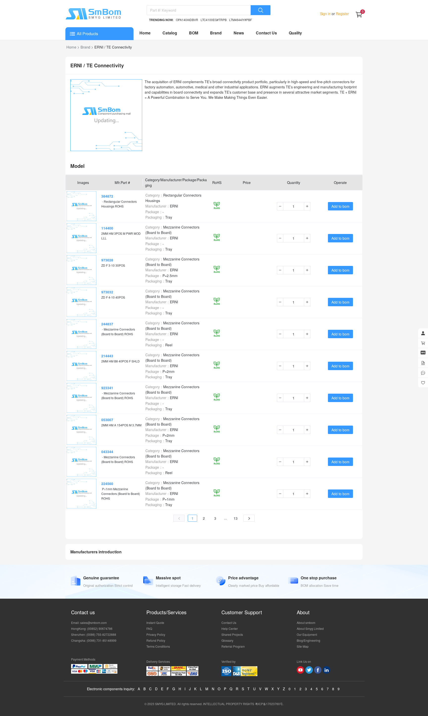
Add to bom (340, 206)
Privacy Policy (155, 634)
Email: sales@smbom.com (89, 622)
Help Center (229, 628)
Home (145, 33)
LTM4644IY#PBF (240, 20)
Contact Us (266, 33)
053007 (107, 419)
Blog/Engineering (308, 640)
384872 (107, 196)
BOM (193, 33)
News (239, 33)
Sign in (326, 13)
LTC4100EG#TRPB (214, 20)
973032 (107, 291)
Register (342, 13)
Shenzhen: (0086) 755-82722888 (93, 634)
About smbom (306, 622)
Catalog (169, 33)
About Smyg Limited (310, 628)
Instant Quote (155, 622)
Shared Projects (232, 634)
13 (236, 518)
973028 (107, 259)
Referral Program (233, 646)
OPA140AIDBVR (187, 20)
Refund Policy (155, 640)
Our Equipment (307, 634)
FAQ (149, 628)
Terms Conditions (158, 646)
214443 (107, 355)
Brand (216, 33)
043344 (107, 451)
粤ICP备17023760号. (269, 704)
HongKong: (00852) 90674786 (91, 628)
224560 (107, 483)
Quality (295, 33)
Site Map (303, 646)
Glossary (227, 640)
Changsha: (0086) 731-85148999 (93, 640)
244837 (107, 323)
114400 (107, 228)
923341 (107, 387)
